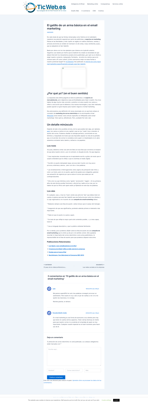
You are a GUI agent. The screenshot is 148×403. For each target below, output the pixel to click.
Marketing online (92, 4)
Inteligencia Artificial (77, 4)
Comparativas (105, 4)
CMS (94, 11)
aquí (48, 131)
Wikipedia (50, 116)
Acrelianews (70, 62)
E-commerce (86, 11)
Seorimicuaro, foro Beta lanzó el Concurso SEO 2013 (66, 255)
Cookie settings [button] (106, 400)
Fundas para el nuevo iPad (57, 252)
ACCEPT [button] (116, 400)
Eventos (101, 11)
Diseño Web (75, 11)
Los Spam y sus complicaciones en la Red (62, 246)
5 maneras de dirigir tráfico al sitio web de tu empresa (67, 249)
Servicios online (118, 4)
